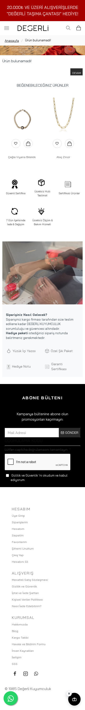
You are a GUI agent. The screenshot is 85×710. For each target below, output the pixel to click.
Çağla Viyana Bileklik (22, 157)
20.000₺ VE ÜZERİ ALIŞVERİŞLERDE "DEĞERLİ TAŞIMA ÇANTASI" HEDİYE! (42, 10)
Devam (76, 73)
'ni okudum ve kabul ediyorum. (39, 477)
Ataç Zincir (63, 157)
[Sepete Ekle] (28, 143)
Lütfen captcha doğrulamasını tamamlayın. (36, 449)
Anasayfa (12, 41)
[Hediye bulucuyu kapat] (69, 693)
